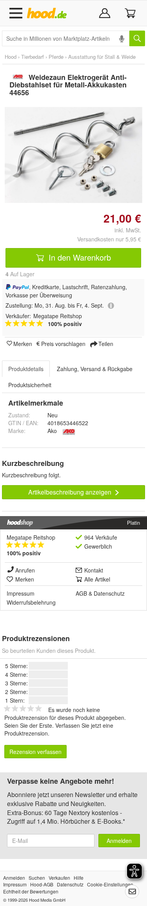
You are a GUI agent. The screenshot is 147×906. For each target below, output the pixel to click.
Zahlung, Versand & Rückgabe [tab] (94, 369)
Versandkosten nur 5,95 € (109, 239)
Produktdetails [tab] (26, 369)
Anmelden (119, 840)
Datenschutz (109, 593)
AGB (81, 593)
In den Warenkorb (78, 257)
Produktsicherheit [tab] (29, 385)
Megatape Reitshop (31, 537)
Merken (22, 343)
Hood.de (48, 13)
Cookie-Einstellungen (110, 884)
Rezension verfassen (35, 752)
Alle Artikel (97, 579)
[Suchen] (137, 38)
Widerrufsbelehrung (31, 602)
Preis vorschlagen (63, 343)
